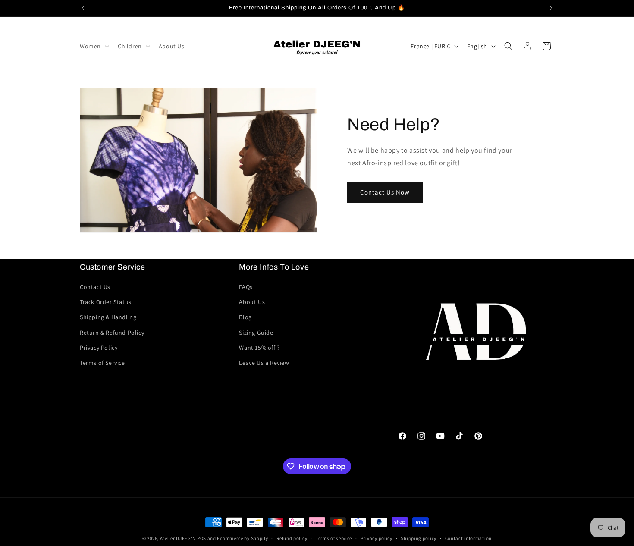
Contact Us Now (385, 192)
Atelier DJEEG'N (178, 538)
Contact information (468, 538)
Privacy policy (376, 538)
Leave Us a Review (264, 363)
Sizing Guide (256, 332)
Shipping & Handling (108, 317)
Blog (245, 317)
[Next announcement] (551, 8)
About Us (252, 302)
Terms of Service (102, 363)
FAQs (245, 287)
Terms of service (334, 538)
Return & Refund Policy (112, 332)
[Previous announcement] (82, 8)
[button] (94, 46)
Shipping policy (418, 538)
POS (201, 538)
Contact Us (95, 287)
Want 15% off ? (259, 347)
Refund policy (291, 538)
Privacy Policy (98, 347)
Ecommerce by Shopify (242, 538)
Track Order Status (106, 302)
